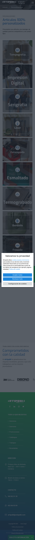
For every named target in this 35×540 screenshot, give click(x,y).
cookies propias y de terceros (20, 260)
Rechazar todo (17, 279)
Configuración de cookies (17, 284)
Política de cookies (14, 269)
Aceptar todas (17, 275)
